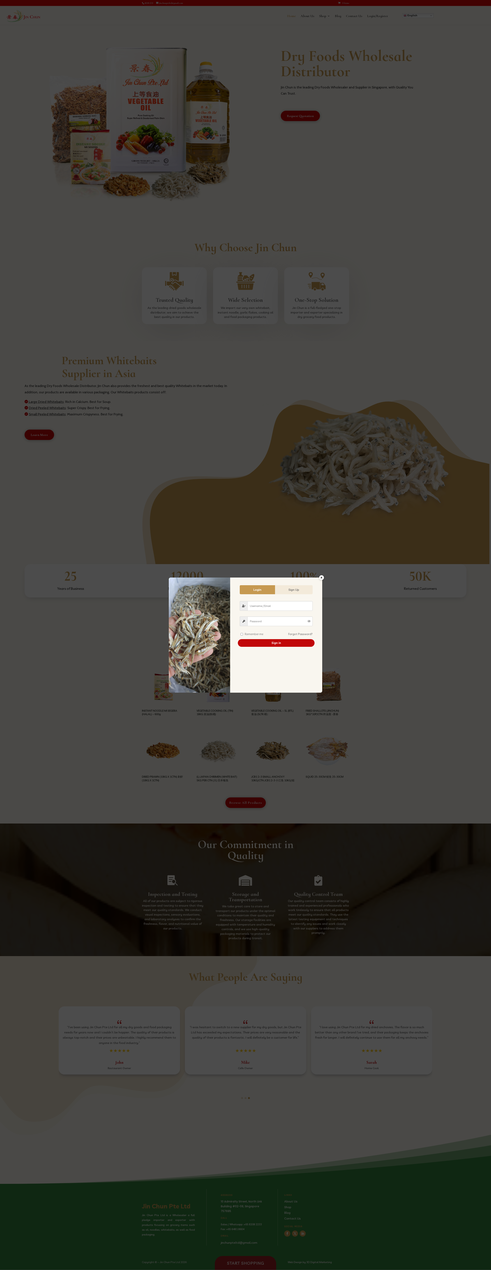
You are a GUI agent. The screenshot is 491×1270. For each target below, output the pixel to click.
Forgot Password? (300, 634)
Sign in (276, 643)
